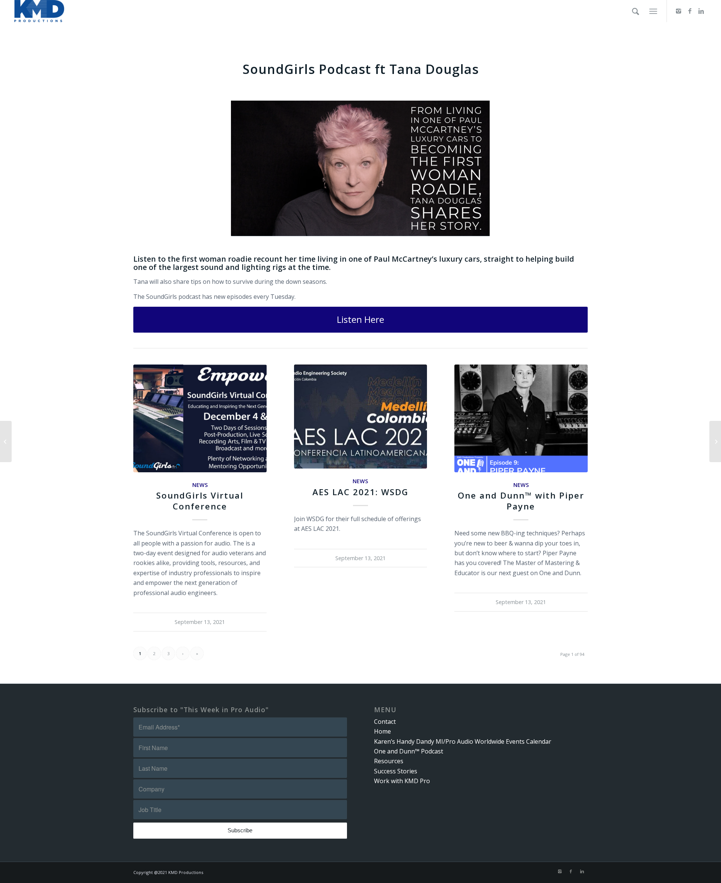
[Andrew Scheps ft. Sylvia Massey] (715, 441)
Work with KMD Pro (402, 781)
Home (382, 731)
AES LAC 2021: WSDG (360, 492)
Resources (388, 761)
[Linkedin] (701, 11)
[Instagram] (678, 11)
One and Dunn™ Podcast (408, 751)
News (200, 484)
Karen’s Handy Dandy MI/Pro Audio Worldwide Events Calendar (462, 741)
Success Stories (395, 771)
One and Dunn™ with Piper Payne (521, 501)
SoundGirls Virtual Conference (199, 501)
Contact (385, 721)
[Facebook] (689, 11)
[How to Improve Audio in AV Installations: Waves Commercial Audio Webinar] (6, 441)
